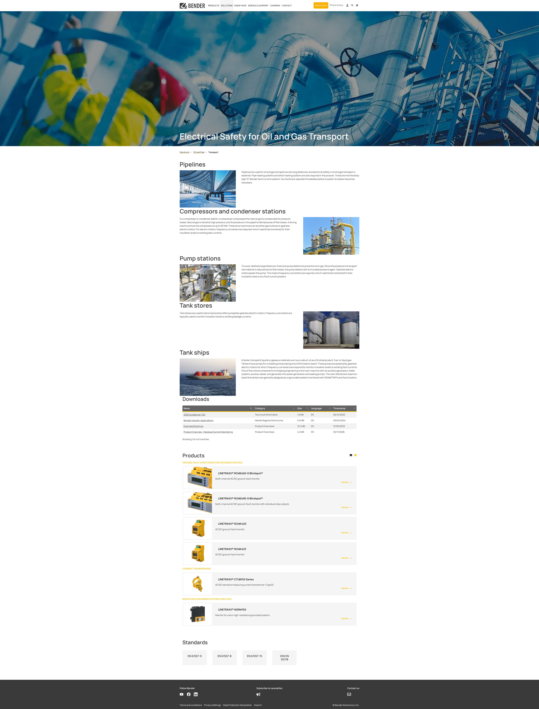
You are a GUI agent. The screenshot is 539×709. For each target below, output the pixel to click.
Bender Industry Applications (198, 420)
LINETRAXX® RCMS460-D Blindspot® (240, 473)
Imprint (258, 705)
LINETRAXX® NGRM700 (232, 609)
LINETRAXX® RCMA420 (232, 523)
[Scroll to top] (532, 702)
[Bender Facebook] (190, 694)
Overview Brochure (193, 426)
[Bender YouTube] (183, 694)
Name (187, 408)
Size (299, 408)
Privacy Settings (212, 705)
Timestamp (339, 408)
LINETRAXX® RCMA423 (232, 549)
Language (316, 408)
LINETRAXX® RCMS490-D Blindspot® (240, 498)
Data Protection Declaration (237, 705)
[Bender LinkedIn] (197, 694)
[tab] (351, 455)
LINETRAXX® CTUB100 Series (236, 579)
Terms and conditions (191, 705)
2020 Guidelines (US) (194, 414)
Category (260, 408)
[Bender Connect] (347, 6)
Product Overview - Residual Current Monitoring (208, 431)
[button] (352, 5)
